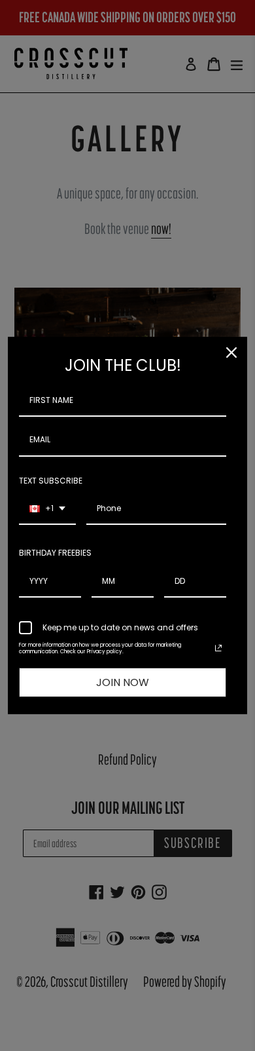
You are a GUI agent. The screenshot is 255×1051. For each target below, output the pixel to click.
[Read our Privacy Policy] (218, 648)
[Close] (231, 352)
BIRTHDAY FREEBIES (55, 552)
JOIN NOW (122, 682)
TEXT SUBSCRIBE (50, 480)
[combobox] (47, 509)
